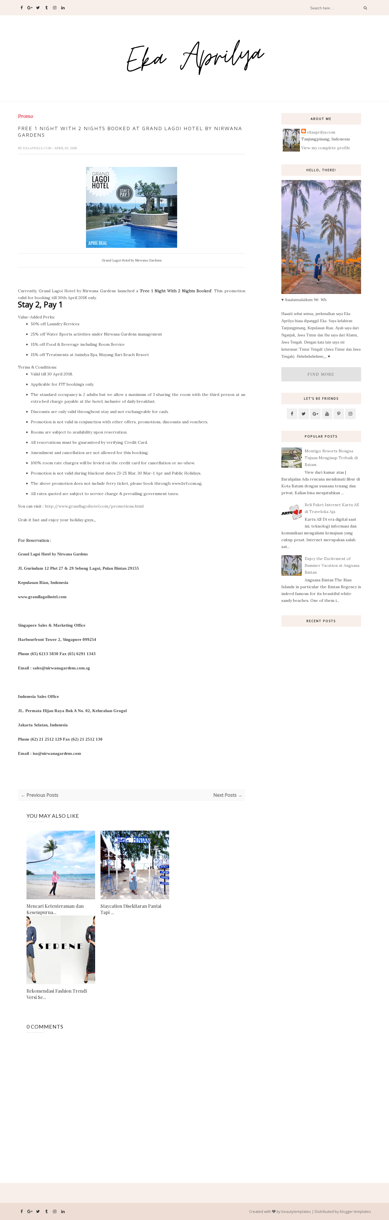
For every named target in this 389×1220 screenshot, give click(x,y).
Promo (25, 116)
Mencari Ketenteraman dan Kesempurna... (55, 909)
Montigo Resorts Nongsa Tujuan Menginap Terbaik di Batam (331, 457)
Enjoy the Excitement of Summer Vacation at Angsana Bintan (332, 565)
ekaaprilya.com (37, 148)
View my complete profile (325, 147)
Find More (321, 374)
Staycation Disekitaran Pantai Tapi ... (131, 909)
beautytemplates (296, 1211)
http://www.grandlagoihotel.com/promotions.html (94, 506)
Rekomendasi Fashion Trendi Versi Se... (56, 994)
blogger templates (355, 1211)
